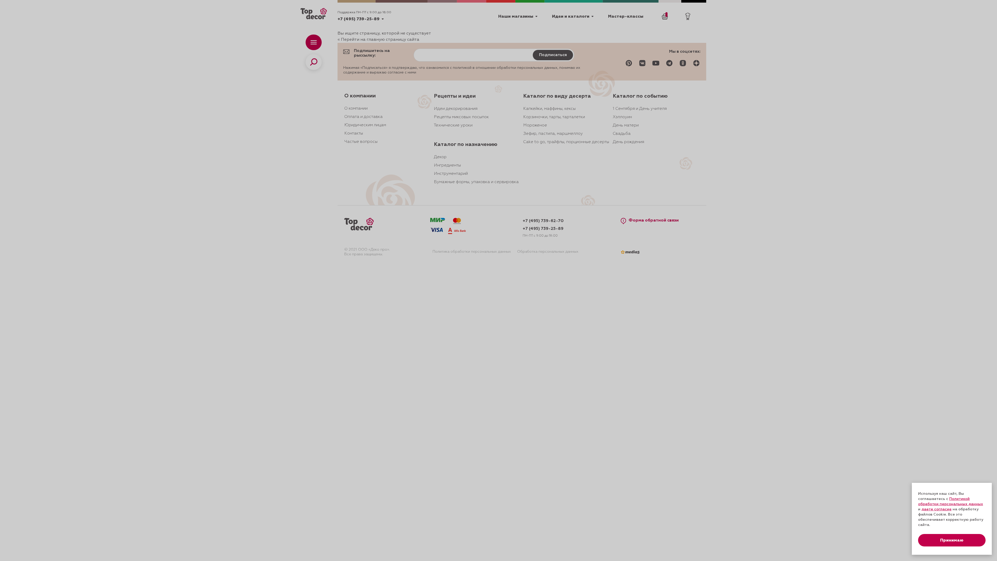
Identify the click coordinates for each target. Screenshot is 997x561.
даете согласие (936, 509)
